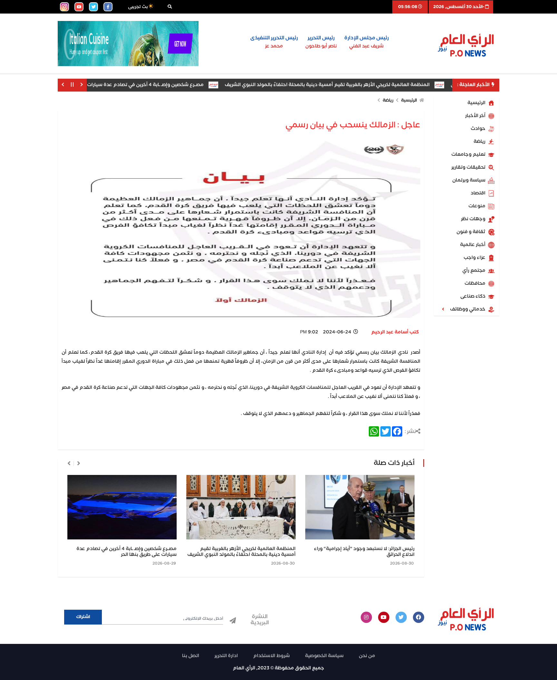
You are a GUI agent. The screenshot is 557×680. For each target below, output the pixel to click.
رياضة (480, 141)
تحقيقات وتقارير (468, 167)
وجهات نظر (473, 219)
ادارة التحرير (226, 656)
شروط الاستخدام (271, 656)
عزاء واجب (475, 257)
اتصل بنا (190, 656)
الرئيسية (476, 103)
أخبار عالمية (473, 244)
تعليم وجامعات (468, 154)
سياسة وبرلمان (469, 180)
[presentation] (78, 463)
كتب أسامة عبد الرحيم (395, 332)
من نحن (367, 656)
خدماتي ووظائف (468, 309)
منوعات (477, 206)
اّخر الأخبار (475, 115)
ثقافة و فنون (471, 232)
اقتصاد (478, 193)
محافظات (475, 283)
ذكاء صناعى (473, 296)
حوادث (478, 128)
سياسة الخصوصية (324, 656)
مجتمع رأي (474, 270)
